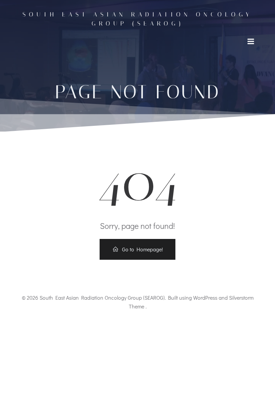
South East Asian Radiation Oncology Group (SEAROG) (137, 19)
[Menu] (251, 41)
